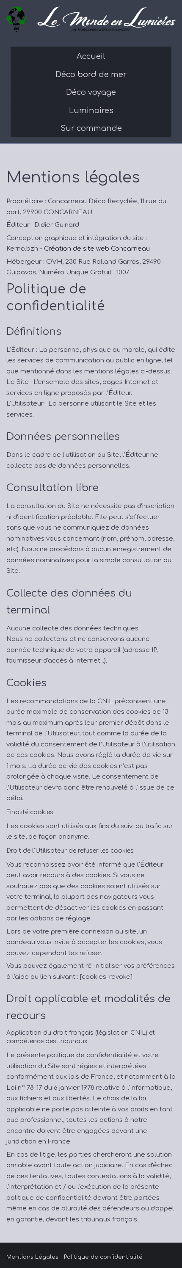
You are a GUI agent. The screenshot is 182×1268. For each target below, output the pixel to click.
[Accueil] (91, 19)
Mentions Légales (32, 1257)
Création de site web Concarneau (97, 248)
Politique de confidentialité (103, 1257)
